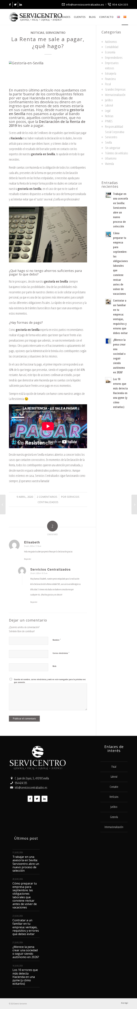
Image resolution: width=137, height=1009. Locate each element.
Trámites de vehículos (116, 153)
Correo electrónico (61, 653)
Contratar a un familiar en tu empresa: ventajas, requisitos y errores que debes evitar (25, 927)
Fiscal (108, 84)
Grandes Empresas (115, 89)
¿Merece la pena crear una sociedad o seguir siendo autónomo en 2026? (25, 952)
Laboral (109, 105)
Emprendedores (114, 57)
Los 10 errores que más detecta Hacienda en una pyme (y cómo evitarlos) (120, 393)
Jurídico (109, 100)
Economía (110, 52)
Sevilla (108, 142)
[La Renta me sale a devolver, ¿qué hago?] (3, 504)
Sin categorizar (112, 148)
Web (54, 666)
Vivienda (109, 163)
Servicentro (55, 33)
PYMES (109, 121)
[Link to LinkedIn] (20, 4)
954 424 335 (120, 4)
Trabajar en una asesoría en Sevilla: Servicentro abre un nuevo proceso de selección (25, 864)
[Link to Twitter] (15, 4)
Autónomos (111, 41)
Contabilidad (111, 47)
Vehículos (114, 797)
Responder (27, 559)
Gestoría (114, 817)
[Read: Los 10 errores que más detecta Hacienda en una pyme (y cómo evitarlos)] (108, 380)
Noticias (37, 33)
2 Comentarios (47, 496)
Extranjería (110, 73)
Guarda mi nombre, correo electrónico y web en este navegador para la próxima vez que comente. (50, 681)
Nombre (57, 639)
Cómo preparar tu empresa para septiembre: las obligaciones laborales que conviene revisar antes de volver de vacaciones (24, 895)
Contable (114, 787)
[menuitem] (83, 4)
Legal (107, 110)
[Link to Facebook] (9, 4)
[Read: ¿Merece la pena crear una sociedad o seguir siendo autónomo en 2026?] (108, 341)
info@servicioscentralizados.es (85, 4)
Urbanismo (110, 158)
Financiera (110, 79)
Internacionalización (115, 95)
